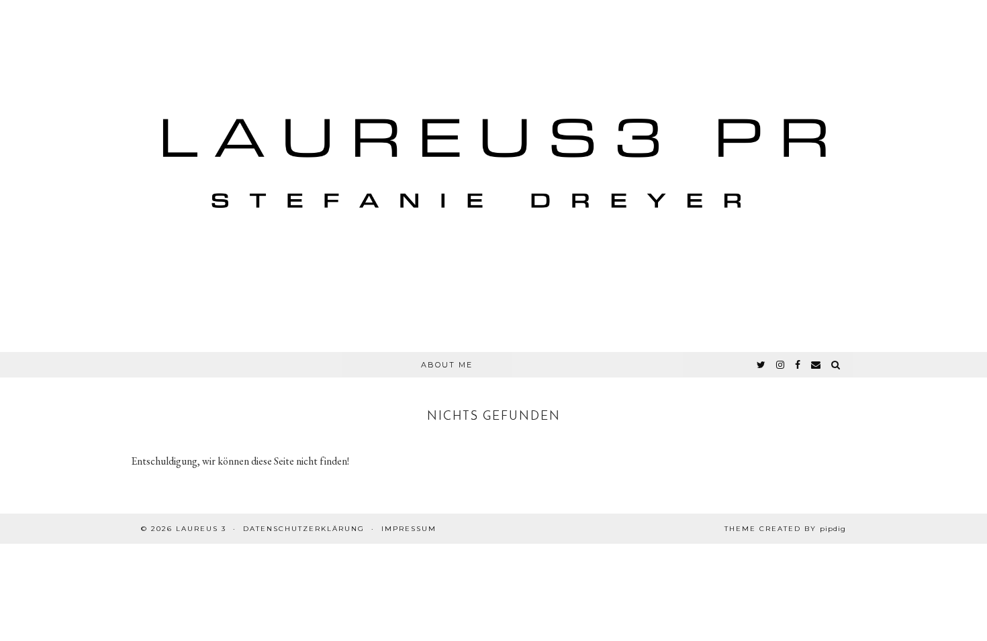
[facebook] (798, 364)
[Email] (816, 364)
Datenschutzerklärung (304, 528)
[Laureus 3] (493, 176)
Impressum (408, 528)
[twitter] (762, 364)
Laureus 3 (201, 528)
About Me (447, 364)
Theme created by (785, 528)
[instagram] (781, 364)
